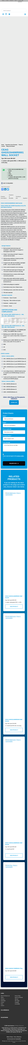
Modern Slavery (10, 1036)
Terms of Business (17, 1036)
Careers (2, 1005)
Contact (7, 0)
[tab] (4, 196)
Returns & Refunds (19, 997)
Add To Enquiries (8, 183)
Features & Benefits (11, 196)
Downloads (3, 1000)
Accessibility (17, 1003)
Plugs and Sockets (10, 146)
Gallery (3, 0)
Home (2, 144)
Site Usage (17, 1000)
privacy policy (20, 456)
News (2, 1003)
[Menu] (25, 14)
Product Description (4, 197)
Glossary (2, 999)
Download (14, 402)
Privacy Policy (18, 995)
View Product (14, 606)
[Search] (24, 10)
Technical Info (18, 197)
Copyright (17, 1002)
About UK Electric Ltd (5, 995)
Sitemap (16, 999)
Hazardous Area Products (11, 144)
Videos (2, 997)
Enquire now (13, 463)
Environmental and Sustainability (14, 1038)
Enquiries (11, 0)
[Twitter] (8, 189)
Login (16, 0)
